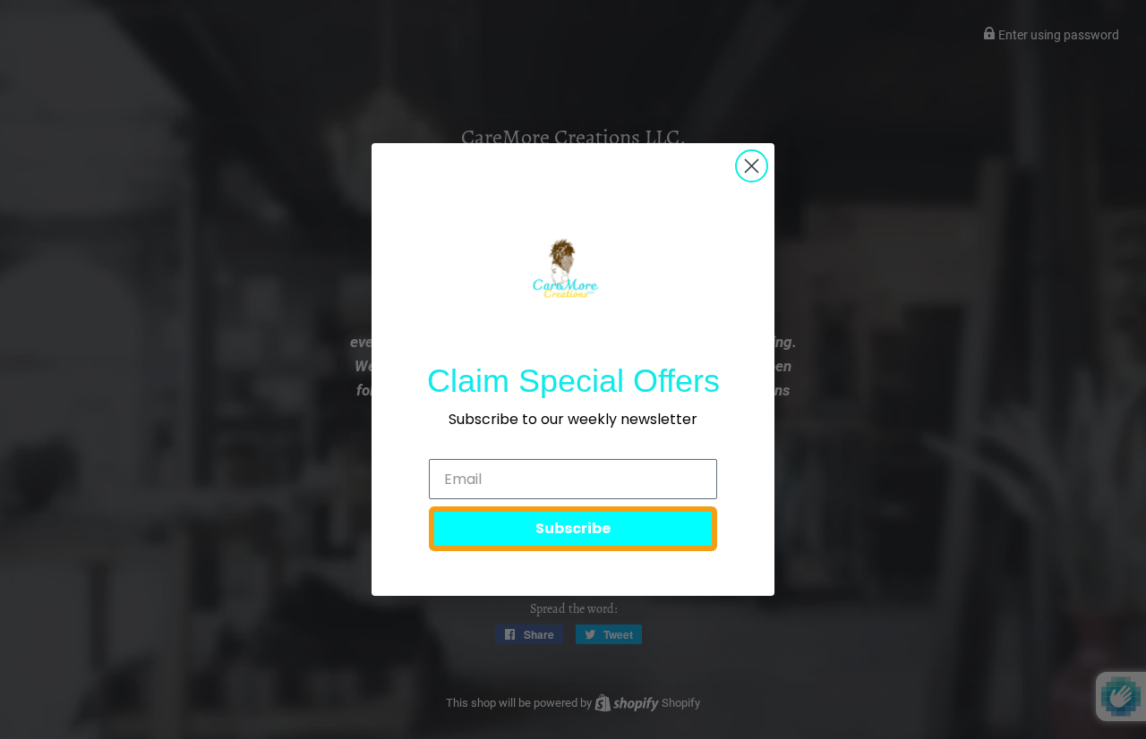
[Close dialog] (751, 166)
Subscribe (573, 528)
